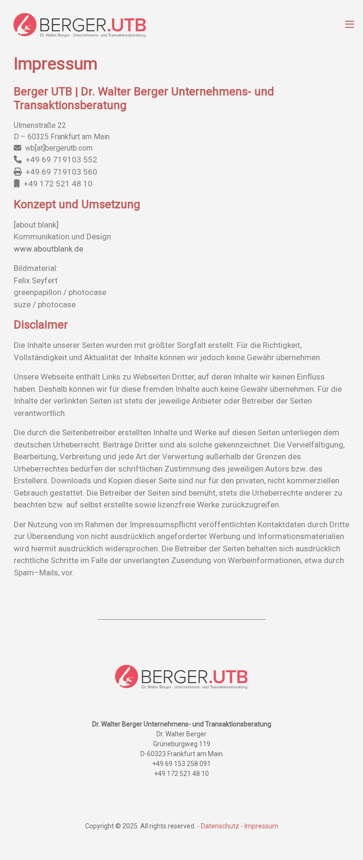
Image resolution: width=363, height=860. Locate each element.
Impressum (261, 826)
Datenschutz (220, 826)
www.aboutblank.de (48, 248)
